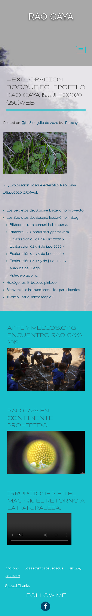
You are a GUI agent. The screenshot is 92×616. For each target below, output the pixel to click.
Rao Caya (51, 16)
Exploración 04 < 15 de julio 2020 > (38, 261)
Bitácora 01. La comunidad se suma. (39, 225)
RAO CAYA (12, 568)
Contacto (13, 576)
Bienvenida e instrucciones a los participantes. (43, 290)
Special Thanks (17, 585)
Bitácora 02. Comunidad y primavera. (40, 232)
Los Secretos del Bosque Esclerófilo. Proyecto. (45, 210)
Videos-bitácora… (24, 275)
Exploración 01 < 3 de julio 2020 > (37, 239)
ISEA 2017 (75, 568)
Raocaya (72, 123)
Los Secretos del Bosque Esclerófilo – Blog (42, 217)
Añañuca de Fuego (25, 268)
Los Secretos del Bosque (44, 568)
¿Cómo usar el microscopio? (29, 297)
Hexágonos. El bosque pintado (31, 282)
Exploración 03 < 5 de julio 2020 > (37, 253)
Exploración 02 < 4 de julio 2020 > (37, 246)
